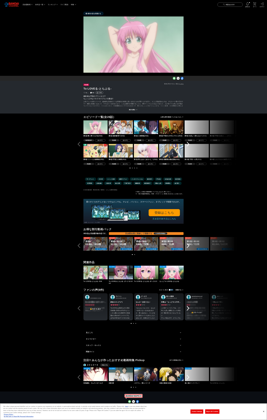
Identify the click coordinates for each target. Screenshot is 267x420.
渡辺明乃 (149, 179)
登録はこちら (164, 212)
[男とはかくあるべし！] (146, 151)
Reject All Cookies (212, 411)
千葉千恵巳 (127, 183)
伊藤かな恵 (158, 183)
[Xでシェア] (178, 78)
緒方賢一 (177, 183)
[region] (133, 411)
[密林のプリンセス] (247, 151)
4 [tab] (137, 168)
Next (188, 144)
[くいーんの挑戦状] (95, 151)
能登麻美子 (147, 183)
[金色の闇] (247, 127)
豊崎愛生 (168, 183)
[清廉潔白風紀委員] (171, 151)
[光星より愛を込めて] (197, 127)
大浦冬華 (108, 183)
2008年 (101, 179)
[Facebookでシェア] (182, 78)
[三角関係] (146, 127)
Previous (79, 144)
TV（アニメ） (91, 179)
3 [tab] (135, 168)
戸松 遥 (158, 179)
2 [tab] (132, 168)
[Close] (263, 411)
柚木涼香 (117, 183)
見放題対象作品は (164, 219)
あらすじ (100, 140)
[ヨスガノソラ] (248, 374)
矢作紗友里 (168, 179)
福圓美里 (137, 183)
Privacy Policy (8, 414)
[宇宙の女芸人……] (222, 127)
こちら (182, 84)
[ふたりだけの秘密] (222, 151)
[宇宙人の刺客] (121, 151)
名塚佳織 (99, 183)
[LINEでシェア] (174, 78)
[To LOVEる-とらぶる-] (222, 374)
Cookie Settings (197, 411)
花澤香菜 (89, 183)
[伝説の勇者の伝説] (171, 374)
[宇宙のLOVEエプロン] (171, 127)
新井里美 (177, 179)
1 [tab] (130, 168)
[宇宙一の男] (197, 151)
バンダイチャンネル (137, 179)
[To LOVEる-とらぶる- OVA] (95, 272)
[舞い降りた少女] (95, 127)
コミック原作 (111, 179)
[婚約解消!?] (121, 127)
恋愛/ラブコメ (123, 179)
